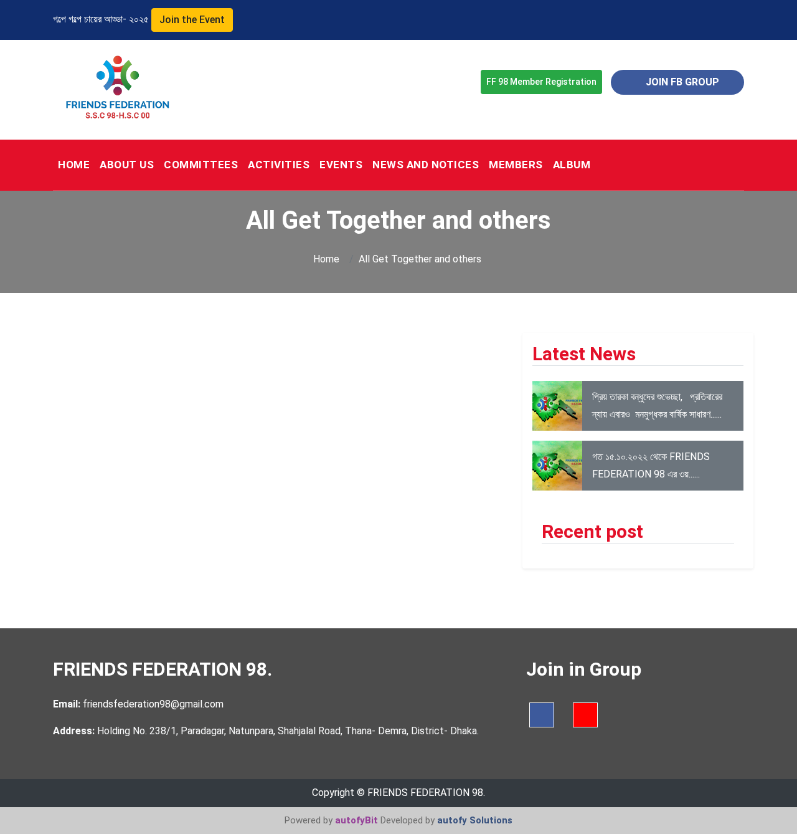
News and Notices (425, 164)
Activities (278, 164)
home (74, 164)
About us (127, 164)
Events (340, 164)
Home (327, 259)
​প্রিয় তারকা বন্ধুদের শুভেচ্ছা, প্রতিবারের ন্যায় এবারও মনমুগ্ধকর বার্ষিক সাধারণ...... (657, 406)
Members (516, 164)
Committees (201, 164)
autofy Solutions (474, 820)
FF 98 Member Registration (541, 82)
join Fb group (681, 82)
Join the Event (192, 20)
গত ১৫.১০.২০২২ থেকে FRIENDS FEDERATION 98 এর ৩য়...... (651, 466)
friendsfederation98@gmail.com (152, 704)
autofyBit (356, 820)
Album (572, 164)
